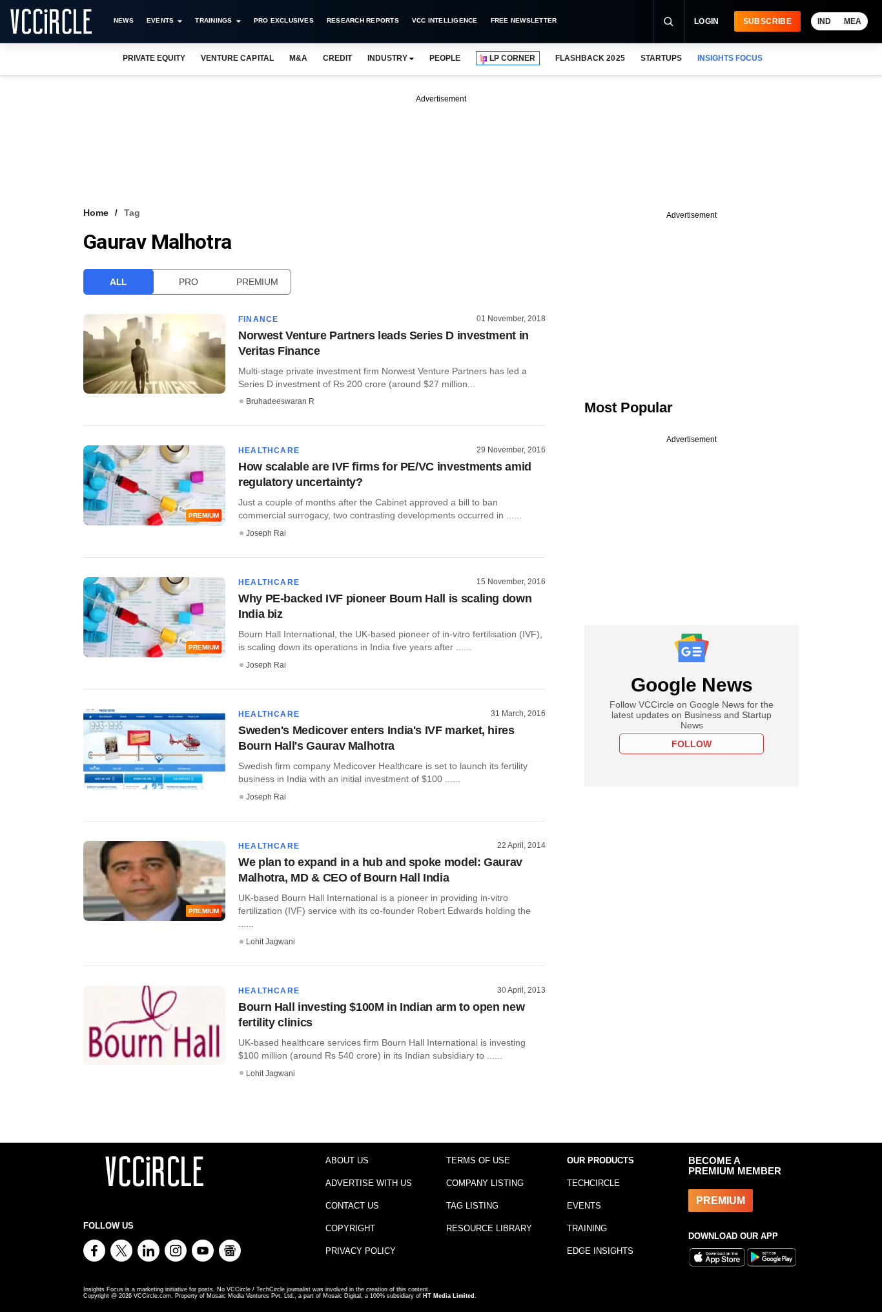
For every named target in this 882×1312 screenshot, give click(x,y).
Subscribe (767, 21)
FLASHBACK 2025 (589, 58)
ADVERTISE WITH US (368, 1183)
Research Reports (363, 20)
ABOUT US (347, 1160)
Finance (258, 319)
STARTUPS (661, 58)
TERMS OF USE (478, 1160)
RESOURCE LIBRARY (489, 1228)
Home (95, 212)
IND (824, 21)
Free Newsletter (524, 20)
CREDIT (337, 58)
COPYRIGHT (350, 1228)
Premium (257, 282)
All (118, 282)
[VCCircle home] (51, 21)
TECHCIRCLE (593, 1183)
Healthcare (269, 450)
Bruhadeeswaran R (280, 401)
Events (160, 20)
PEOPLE (444, 58)
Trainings (213, 20)
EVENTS (584, 1206)
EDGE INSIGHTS (600, 1251)
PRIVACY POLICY (360, 1251)
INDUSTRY (387, 58)
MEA (852, 21)
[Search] (668, 21)
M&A (298, 58)
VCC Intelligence (445, 20)
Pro (188, 282)
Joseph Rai (266, 533)
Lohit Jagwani (270, 941)
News (124, 20)
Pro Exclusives (284, 20)
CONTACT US (352, 1206)
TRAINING (587, 1228)
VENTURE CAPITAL (237, 58)
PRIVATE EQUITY (154, 58)
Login (706, 21)
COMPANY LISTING (485, 1183)
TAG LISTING (472, 1206)
